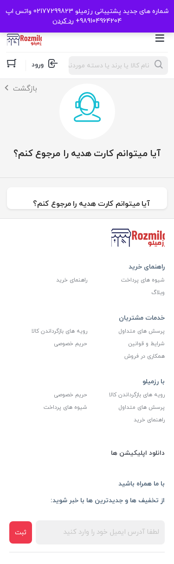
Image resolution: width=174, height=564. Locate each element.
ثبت (20, 532)
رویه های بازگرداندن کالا (59, 331)
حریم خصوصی (70, 344)
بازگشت (25, 89)
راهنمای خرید (71, 280)
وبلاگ (158, 292)
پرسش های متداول (141, 331)
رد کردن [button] (63, 21)
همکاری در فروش (144, 356)
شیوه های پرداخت (143, 280)
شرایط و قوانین (146, 344)
